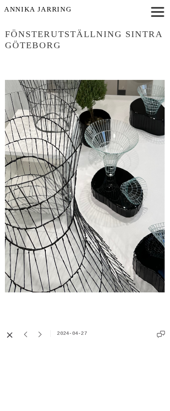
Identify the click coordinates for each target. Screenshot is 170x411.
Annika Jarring (37, 9)
